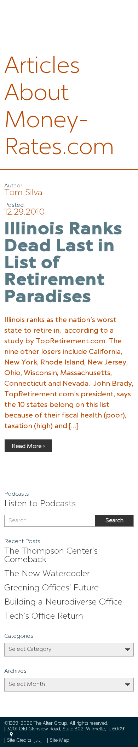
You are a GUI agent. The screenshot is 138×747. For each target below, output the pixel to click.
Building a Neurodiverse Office (63, 602)
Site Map (59, 740)
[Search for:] (49, 521)
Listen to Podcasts (40, 504)
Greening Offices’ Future (51, 588)
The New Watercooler (47, 574)
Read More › (28, 446)
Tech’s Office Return (43, 616)
